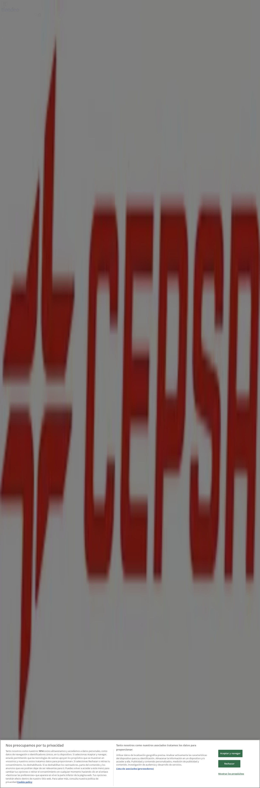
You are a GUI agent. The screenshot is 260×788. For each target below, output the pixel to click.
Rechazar (229, 763)
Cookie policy (24, 782)
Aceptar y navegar (230, 753)
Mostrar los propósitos (231, 773)
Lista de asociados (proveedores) (135, 768)
